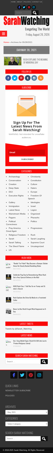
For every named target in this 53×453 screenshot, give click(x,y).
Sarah (11, 239)
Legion (34, 210)
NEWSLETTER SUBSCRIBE (18, 390)
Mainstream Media (17, 214)
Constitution (36, 180)
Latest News (14, 210)
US (10, 250)
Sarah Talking (15, 242)
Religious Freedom (17, 235)
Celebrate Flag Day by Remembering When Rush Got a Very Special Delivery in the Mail (29, 276)
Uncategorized (37, 246)
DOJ (11, 192)
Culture (34, 184)
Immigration (14, 206)
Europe (34, 192)
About (19, 2)
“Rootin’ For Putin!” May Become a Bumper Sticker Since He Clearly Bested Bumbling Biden (30, 264)
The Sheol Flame (16, 246)
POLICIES (9, 395)
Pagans (12, 217)
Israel (33, 206)
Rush (33, 235)
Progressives (36, 228)
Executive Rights (16, 195)
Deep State (14, 188)
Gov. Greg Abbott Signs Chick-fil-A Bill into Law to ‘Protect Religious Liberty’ (29, 342)
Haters (34, 188)
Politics (34, 221)
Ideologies (35, 202)
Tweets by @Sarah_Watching (18, 329)
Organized (35, 214)
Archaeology (14, 176)
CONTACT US (37, 2)
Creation (12, 184)
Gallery (12, 202)
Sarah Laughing (38, 239)
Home (13, 2)
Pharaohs (35, 217)
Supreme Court (37, 242)
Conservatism (15, 180)
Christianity (36, 176)
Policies (27, 2)
